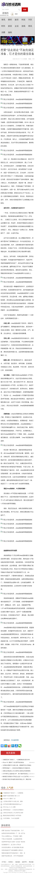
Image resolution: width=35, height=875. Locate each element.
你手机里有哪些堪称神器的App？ (12, 804)
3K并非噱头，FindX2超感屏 (11, 818)
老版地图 (17, 862)
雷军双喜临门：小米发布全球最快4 (13, 810)
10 (1, 818)
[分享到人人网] (16, 745)
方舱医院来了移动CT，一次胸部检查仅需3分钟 (16, 759)
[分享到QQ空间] (5, 745)
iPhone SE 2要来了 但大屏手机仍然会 (13, 762)
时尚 (3, 26)
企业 (17, 26)
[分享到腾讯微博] (12, 745)
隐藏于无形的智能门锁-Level (11, 795)
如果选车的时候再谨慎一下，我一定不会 (13, 833)
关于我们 (4, 862)
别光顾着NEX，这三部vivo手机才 (11, 844)
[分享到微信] (19, 745)
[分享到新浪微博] (9, 745)
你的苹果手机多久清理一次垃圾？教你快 (13, 842)
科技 (23, 20)
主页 (13, 45)
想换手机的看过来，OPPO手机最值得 (12, 856)
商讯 (30, 26)
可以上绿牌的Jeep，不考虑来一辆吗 (12, 836)
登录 (16, 14)
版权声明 (24, 862)
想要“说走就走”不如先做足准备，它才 (13, 830)
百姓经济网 (19, 45)
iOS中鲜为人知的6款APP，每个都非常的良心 (16, 773)
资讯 (3, 20)
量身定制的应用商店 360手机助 (12, 815)
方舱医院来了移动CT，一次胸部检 (13, 793)
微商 (10, 32)
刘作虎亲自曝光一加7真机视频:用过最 (13, 847)
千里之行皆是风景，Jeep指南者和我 (12, 839)
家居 (10, 26)
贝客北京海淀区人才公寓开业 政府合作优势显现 (16, 771)
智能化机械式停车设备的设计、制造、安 (13, 853)
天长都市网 (15, 740)
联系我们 (10, 862)
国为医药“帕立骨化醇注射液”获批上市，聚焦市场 (17, 779)
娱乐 (17, 20)
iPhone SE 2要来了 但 (9, 798)
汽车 (30, 20)
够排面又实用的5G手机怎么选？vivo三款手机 (16, 776)
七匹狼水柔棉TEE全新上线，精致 (13, 801)
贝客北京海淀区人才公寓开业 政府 (13, 812)
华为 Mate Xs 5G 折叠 (9, 807)
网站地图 (31, 862)
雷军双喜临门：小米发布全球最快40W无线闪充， (17, 768)
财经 (10, 20)
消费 (3, 32)
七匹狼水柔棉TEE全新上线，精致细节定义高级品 (17, 765)
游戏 (23, 26)
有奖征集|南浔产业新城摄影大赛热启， (13, 850)
